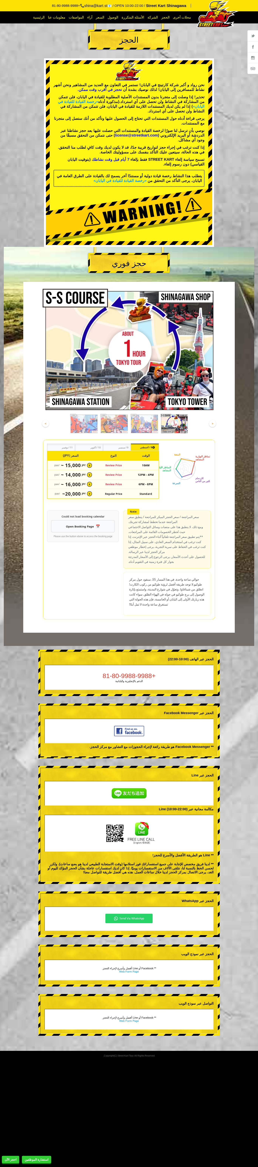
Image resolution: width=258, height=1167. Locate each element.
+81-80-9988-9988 (129, 675)
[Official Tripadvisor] (252, 68)
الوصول (113, 17)
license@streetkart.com (136, 135)
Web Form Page (129, 971)
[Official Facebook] (252, 46)
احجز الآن (10, 1159)
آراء (89, 17)
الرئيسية (39, 17)
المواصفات (76, 17)
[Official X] (252, 35)
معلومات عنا (56, 17)
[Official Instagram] (252, 57)
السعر (100, 17)
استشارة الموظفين (36, 1159)
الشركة (153, 17)
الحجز (165, 17)
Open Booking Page (80, 526)
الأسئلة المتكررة (133, 17)
